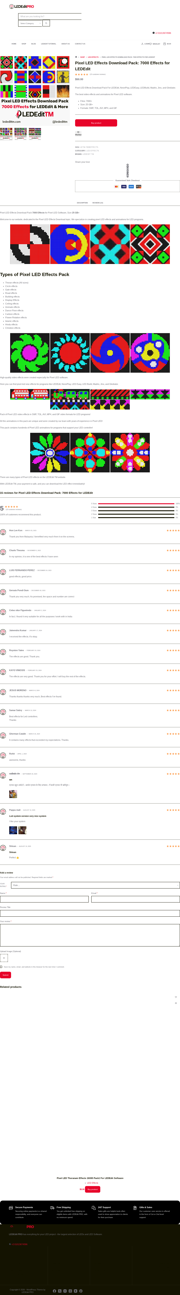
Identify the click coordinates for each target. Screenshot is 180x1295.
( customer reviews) (98, 74)
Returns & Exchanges (161, 1267)
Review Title (5, 907)
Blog (33, 44)
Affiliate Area (99, 1270)
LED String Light (16, 1274)
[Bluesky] (127, 177)
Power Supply (15, 1270)
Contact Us (80, 44)
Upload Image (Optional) (10, 951)
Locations (97, 1267)
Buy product (96, 123)
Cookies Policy (164, 1274)
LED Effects (92, 151)
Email (94, 893)
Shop (24, 44)
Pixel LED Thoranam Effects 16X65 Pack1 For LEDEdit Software (90, 1178)
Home (14, 44)
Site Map (97, 1263)
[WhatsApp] (127, 173)
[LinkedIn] (127, 171)
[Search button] (46, 23)
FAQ (53, 1274)
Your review (5, 921)
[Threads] (127, 175)
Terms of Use (165, 1270)
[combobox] (49, 16)
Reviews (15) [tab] (98, 203)
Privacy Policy (164, 1263)
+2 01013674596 (163, 33)
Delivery (97, 1274)
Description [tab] (82, 203)
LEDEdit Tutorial (48, 44)
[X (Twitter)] (127, 167)
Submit (5, 975)
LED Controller (16, 1267)
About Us (65, 44)
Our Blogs (55, 1270)
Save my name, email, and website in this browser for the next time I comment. (34, 967)
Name (3, 893)
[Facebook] (127, 165)
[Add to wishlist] (176, 997)
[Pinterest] (127, 169)
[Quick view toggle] (176, 1003)
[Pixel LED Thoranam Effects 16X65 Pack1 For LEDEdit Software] (90, 1083)
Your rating (3, 885)
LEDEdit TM (88, 154)
